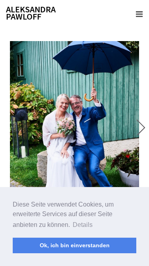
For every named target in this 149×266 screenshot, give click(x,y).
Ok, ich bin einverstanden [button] (75, 245)
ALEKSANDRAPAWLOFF (31, 13)
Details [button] (83, 224)
